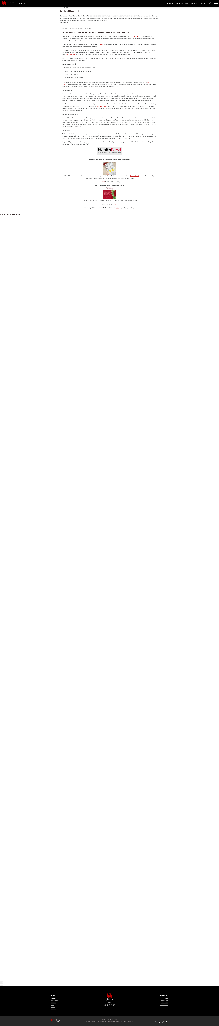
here (117, 208)
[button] (0, 985)
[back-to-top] (217, 1022)
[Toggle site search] (210, 3)
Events (52, 1005)
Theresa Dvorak (134, 176)
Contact (203, 3)
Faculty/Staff (54, 1001)
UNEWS (166, 998)
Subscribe (170, 3)
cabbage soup (134, 36)
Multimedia (179, 3)
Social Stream (164, 1003)
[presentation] (1, 982)
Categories (194, 3)
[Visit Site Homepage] (109, 1001)
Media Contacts (128, 1021)
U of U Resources (164, 1005)
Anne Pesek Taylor (101, 106)
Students (53, 1003)
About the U (120, 1021)
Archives (53, 1007)
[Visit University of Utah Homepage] (8, 3)
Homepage (53, 998)
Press (187, 3)
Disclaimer (108, 1021)
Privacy (114, 1021)
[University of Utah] (58, 1020)
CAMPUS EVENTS (164, 1001)
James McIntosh (70, 54)
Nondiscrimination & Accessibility (95, 1021)
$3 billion (100, 44)
